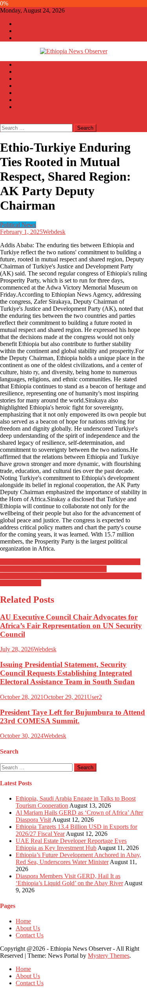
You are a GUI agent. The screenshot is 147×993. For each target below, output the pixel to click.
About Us (28, 30)
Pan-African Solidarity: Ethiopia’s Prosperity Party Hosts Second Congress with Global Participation (70, 565)
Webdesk (54, 231)
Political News (34, 78)
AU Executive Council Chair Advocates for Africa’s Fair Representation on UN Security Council (71, 625)
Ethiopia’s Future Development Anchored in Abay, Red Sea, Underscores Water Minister (78, 858)
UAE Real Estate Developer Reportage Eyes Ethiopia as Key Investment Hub (71, 844)
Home (23, 23)
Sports (23, 99)
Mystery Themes (108, 955)
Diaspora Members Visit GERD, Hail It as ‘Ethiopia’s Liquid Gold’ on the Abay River (69, 879)
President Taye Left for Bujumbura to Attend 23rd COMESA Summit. (72, 716)
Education (28, 85)
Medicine (27, 92)
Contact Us (30, 37)
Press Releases (34, 106)
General (25, 64)
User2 (94, 697)
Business (27, 71)
